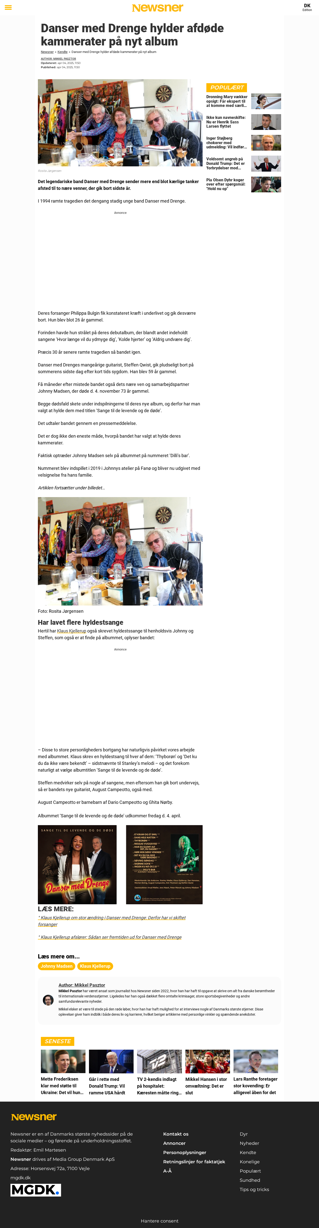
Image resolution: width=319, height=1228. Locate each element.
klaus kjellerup (95, 966)
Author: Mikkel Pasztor (58, 58)
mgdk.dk (20, 1178)
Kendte (63, 52)
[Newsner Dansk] (157, 8)
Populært (250, 1171)
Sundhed (250, 1180)
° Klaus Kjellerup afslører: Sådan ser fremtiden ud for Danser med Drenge (109, 937)
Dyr (244, 1134)
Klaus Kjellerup (71, 630)
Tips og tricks (254, 1189)
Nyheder (249, 1143)
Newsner (47, 52)
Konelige (250, 1162)
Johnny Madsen (57, 966)
